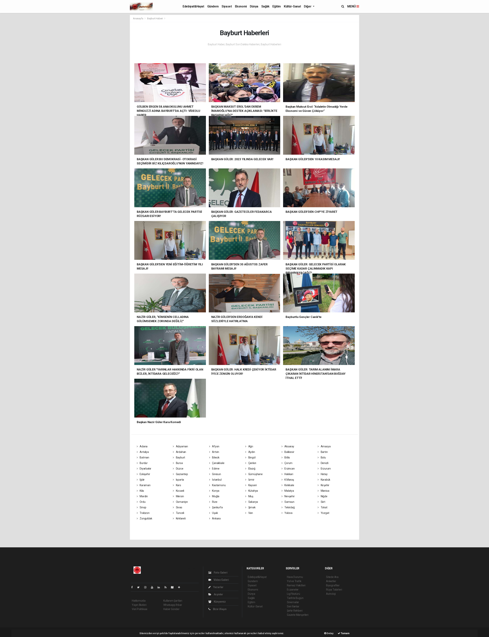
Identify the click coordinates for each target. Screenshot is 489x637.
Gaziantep (181, 474)
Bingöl (251, 457)
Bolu (323, 457)
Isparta (179, 479)
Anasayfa (138, 18)
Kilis (141, 490)
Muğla (215, 496)
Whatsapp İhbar (172, 604)
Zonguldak (145, 518)
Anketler (331, 581)
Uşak (214, 512)
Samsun (289, 501)
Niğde (323, 496)
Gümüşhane (255, 474)
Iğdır (142, 479)
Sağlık (265, 6)
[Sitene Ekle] (180, 587)
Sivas (178, 507)
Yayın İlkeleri (139, 604)
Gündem (213, 6)
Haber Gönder (171, 609)
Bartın (324, 451)
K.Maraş (289, 479)
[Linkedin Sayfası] (160, 587)
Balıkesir (289, 451)
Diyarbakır (145, 468)
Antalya (144, 451)
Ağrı (250, 446)
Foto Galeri (220, 572)
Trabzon (144, 512)
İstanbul (216, 479)
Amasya (325, 446)
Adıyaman (181, 446)
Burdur (143, 463)
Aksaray (289, 446)
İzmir (251, 479)
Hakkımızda (139, 600)
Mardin (143, 496)
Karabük (325, 479)
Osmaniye (181, 501)
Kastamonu (218, 485)
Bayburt (180, 457)
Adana (143, 446)
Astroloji (331, 593)
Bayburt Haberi (155, 18)
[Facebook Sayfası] (133, 587)
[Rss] (167, 587)
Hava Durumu (295, 576)
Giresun (216, 474)
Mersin (179, 496)
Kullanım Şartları (172, 600)
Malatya (289, 490)
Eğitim (276, 6)
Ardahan (180, 451)
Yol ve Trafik (294, 581)
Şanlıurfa (217, 507)
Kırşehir (324, 485)
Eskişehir (144, 474)
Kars (178, 485)
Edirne (215, 468)
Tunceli (179, 512)
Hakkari (288, 474)
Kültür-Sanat (292, 6)
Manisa (324, 490)
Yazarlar (218, 587)
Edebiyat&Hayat (193, 6)
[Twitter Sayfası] (140, 587)
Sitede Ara (332, 576)
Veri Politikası (139, 609)
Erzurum (325, 468)
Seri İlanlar (293, 606)
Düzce (179, 468)
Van (250, 512)
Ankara (216, 518)
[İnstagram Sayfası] (147, 587)
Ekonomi (241, 6)
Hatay (324, 474)
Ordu (142, 501)
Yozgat (324, 512)
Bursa (179, 463)
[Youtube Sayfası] (153, 587)
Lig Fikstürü (293, 593)
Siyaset (227, 6)
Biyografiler (333, 585)
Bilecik (215, 457)
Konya (215, 490)
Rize (214, 501)
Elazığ (251, 468)
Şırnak (251, 507)
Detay (330, 633)
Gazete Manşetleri (297, 614)
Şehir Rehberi (295, 610)
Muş (250, 496)
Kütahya (253, 490)
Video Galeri (221, 579)
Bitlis (287, 457)
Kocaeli (179, 490)
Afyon (215, 446)
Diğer (308, 6)
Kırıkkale (289, 485)
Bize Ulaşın (219, 609)
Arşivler (218, 594)
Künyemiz (219, 601)
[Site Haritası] (174, 587)
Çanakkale (217, 463)
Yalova (288, 512)
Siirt (322, 501)
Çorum (288, 463)
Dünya (254, 6)
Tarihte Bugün (295, 598)
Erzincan (289, 468)
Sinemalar (293, 602)
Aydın (251, 451)
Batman (144, 457)
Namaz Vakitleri (296, 585)
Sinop (142, 507)
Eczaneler (293, 589)
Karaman (144, 485)
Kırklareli (180, 518)
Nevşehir (289, 496)
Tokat (323, 507)
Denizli (324, 463)
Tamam (345, 633)
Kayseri (252, 485)
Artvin (215, 451)
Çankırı (252, 463)
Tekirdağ (289, 507)
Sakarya (253, 501)
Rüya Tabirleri (334, 589)
